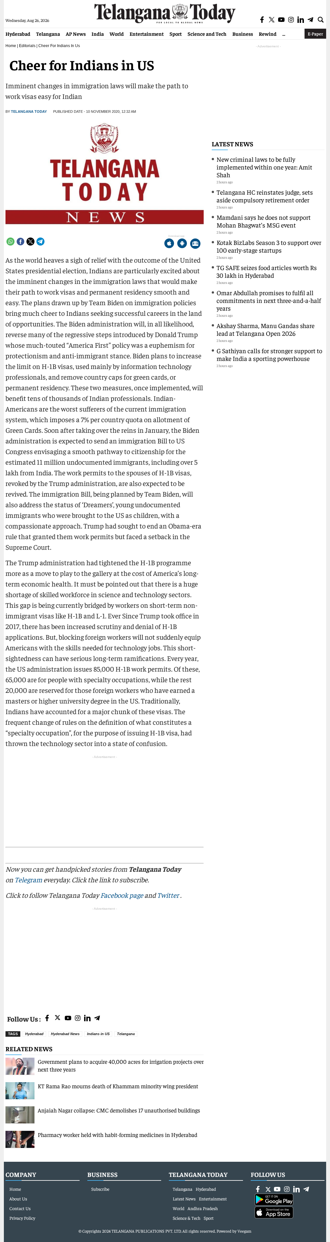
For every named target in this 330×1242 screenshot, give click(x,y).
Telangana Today (29, 111)
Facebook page (121, 894)
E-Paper (315, 33)
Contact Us (20, 1208)
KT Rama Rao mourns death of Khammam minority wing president (118, 1086)
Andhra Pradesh (203, 1208)
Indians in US (98, 1034)
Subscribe (100, 1189)
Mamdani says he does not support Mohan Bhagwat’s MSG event (264, 221)
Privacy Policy (22, 1218)
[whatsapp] (10, 242)
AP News (76, 33)
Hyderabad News (65, 1034)
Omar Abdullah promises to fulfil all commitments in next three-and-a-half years (269, 300)
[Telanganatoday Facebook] (47, 1018)
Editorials (27, 46)
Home (10, 46)
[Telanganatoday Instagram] (77, 1018)
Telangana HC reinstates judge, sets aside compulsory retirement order (265, 196)
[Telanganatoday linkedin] (87, 1018)
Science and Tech (207, 33)
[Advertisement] (104, 957)
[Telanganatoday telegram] (97, 1018)
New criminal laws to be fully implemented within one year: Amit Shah (264, 167)
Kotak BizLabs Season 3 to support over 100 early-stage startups (269, 246)
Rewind (268, 33)
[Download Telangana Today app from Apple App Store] (169, 244)
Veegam (244, 1231)
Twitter (168, 894)
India (98, 33)
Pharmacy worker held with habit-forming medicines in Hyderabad (117, 1134)
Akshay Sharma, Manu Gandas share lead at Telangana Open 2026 (266, 329)
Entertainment (147, 33)
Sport (176, 33)
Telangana (48, 33)
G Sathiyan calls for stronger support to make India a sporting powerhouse (269, 354)
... (283, 33)
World (117, 33)
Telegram (28, 879)
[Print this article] (195, 244)
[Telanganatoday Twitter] (57, 1019)
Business (242, 33)
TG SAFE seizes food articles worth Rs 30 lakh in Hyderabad (267, 271)
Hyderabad (17, 33)
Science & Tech (186, 1218)
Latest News (232, 144)
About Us (18, 1198)
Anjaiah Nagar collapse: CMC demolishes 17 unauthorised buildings (119, 1110)
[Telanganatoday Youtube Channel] (68, 1018)
